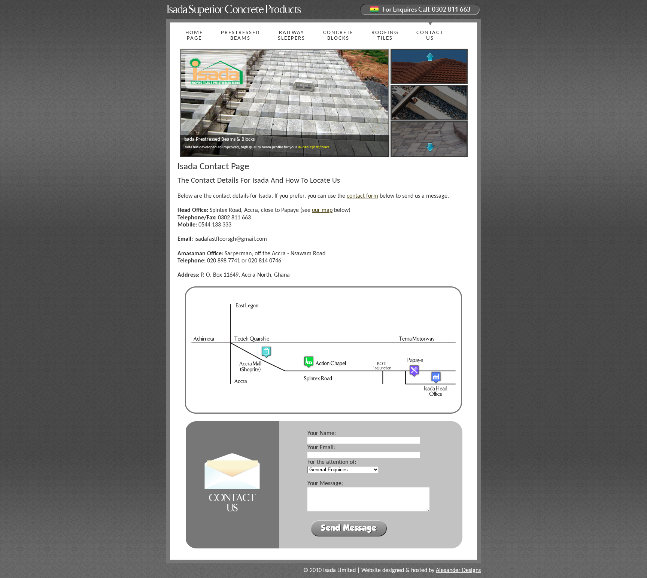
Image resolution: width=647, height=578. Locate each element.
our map (322, 210)
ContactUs (429, 35)
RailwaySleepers (291, 35)
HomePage (194, 35)
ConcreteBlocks (338, 35)
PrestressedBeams (240, 35)
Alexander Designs (458, 571)
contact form (362, 196)
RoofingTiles (384, 35)
